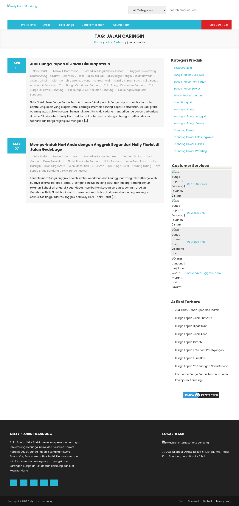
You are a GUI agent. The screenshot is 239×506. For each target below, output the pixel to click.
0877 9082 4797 (198, 184)
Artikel (47, 25)
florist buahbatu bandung (84, 161)
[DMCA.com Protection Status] (201, 395)
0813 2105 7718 (218, 25)
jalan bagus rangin (119, 76)
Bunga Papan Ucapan (188, 95)
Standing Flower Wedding (190, 151)
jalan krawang (81, 80)
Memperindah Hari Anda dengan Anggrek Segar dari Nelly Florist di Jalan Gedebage (94, 147)
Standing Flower (184, 130)
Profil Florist (28, 25)
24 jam (138, 156)
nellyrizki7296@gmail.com (204, 273)
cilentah (68, 76)
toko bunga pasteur (75, 171)
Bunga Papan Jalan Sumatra (193, 318)
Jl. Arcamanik (102, 80)
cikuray (55, 76)
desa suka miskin (54, 161)
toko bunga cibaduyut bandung (80, 85)
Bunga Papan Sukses (110, 71)
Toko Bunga (66, 25)
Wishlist (207, 501)
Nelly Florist (40, 71)
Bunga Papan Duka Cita (189, 75)
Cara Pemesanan (92, 25)
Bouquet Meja (183, 68)
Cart (181, 501)
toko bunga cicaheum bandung (125, 85)
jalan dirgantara (54, 166)
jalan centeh (60, 80)
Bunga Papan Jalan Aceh (191, 334)
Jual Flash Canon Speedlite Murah (197, 310)
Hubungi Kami (121, 25)
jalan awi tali (95, 76)
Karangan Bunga (184, 109)
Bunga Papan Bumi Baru (190, 358)
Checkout (193, 501)
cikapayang (148, 71)
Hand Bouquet (183, 102)
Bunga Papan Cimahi (188, 342)
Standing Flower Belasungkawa (194, 137)
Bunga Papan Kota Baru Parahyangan (199, 350)
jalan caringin (39, 80)
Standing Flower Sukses (189, 144)
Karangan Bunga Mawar (189, 123)
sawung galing (141, 166)
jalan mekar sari (78, 166)
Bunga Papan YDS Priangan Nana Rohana (201, 366)
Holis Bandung (113, 161)
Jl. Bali (117, 80)
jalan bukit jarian (136, 161)
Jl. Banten (98, 166)
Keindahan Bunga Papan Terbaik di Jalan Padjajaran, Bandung (201, 377)
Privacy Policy (224, 501)
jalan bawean (144, 76)
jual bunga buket (118, 166)
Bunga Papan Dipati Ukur (191, 326)
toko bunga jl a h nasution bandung (90, 90)
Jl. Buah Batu (132, 80)
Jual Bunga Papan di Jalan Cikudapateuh (70, 64)
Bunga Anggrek (106, 156)
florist (80, 76)
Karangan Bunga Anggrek (190, 116)
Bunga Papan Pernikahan (190, 82)
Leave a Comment (65, 71)
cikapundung (38, 76)
